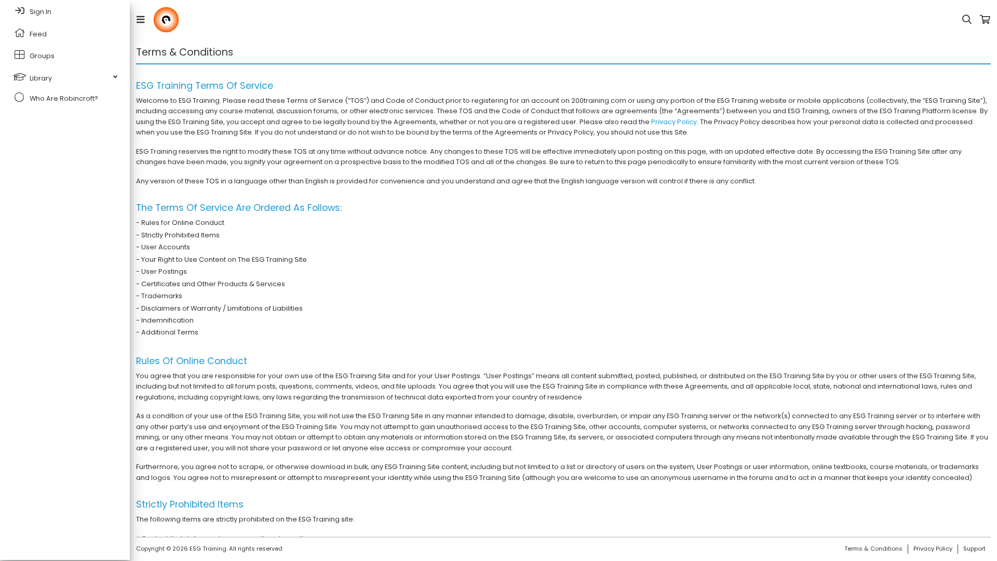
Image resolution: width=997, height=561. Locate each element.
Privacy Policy (674, 121)
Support (974, 548)
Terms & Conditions (873, 548)
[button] (142, 19)
